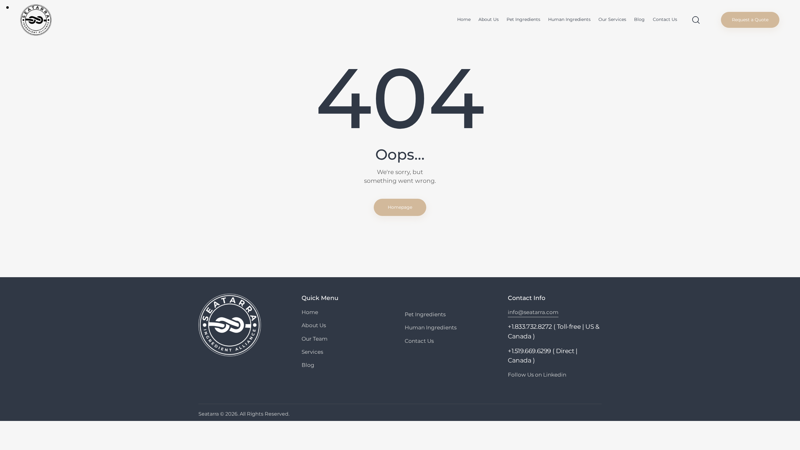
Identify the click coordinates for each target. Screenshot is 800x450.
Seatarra (208, 414)
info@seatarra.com (533, 312)
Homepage (400, 207)
